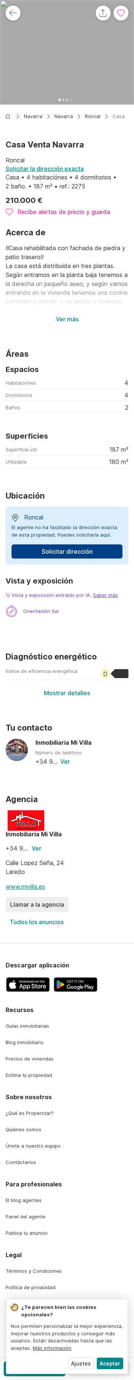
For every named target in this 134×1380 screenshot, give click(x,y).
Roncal (92, 116)
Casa (118, 116)
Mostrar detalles (67, 693)
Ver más (67, 319)
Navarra (33, 116)
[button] (67, 52)
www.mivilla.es (25, 886)
